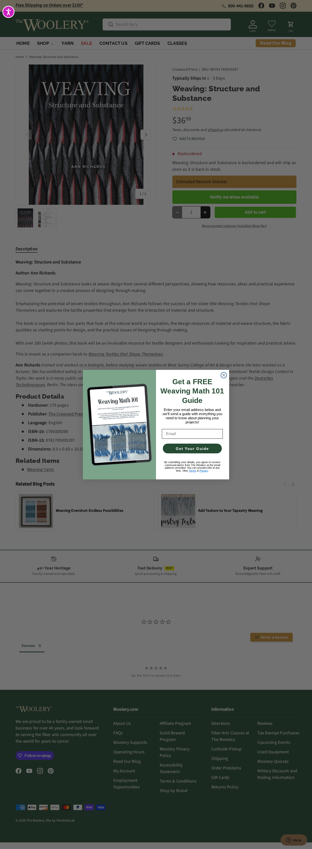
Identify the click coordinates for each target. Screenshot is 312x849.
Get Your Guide (192, 449)
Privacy (203, 470)
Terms (192, 470)
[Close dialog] (224, 375)
